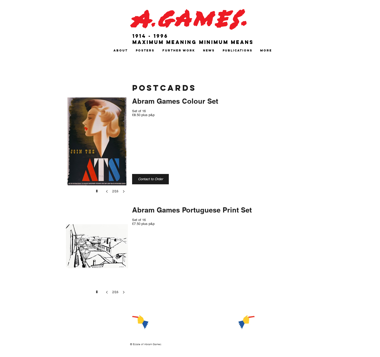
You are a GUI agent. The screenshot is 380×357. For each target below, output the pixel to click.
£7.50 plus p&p (143, 224)
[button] (120, 50)
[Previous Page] (140, 322)
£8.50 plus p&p (143, 115)
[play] (97, 190)
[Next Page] (246, 322)
